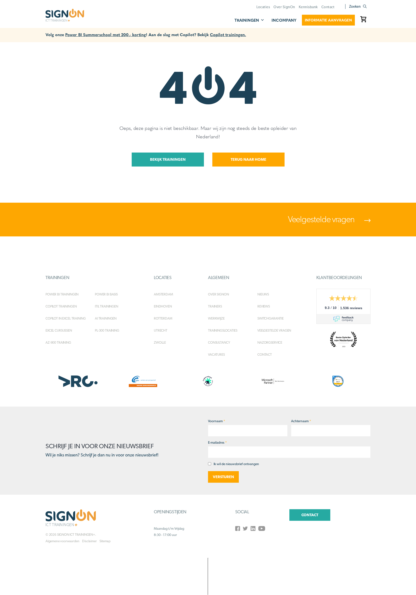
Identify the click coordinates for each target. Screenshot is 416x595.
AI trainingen (106, 318)
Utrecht (160, 330)
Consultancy (219, 342)
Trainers (215, 306)
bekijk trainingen (168, 159)
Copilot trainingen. (228, 34)
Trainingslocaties (222, 330)
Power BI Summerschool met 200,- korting (105, 34)
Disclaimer (89, 541)
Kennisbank (308, 7)
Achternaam (301, 421)
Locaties (263, 7)
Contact (328, 7)
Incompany (284, 20)
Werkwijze (216, 318)
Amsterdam (163, 294)
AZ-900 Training (58, 342)
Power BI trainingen (62, 294)
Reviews (263, 306)
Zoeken (355, 6)
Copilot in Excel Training (66, 318)
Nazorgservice (269, 342)
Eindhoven (163, 306)
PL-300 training (107, 330)
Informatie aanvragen (328, 20)
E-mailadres (217, 442)
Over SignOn (284, 7)
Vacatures (216, 354)
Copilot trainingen (61, 306)
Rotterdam (163, 318)
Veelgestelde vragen (322, 219)
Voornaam (216, 421)
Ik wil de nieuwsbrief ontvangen (236, 464)
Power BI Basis (106, 294)
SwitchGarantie (270, 318)
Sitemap (104, 541)
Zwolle (160, 342)
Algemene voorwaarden (62, 541)
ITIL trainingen (106, 306)
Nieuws (263, 294)
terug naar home (248, 159)
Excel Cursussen (59, 330)
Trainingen (246, 20)
